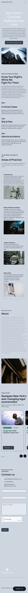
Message (3, 501)
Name (2, 488)
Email (2, 495)
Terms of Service (5, 582)
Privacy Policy (4, 580)
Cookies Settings (5, 585)
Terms (10, 525)
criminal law (4, 88)
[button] (25, 2)
